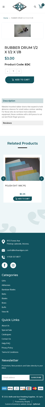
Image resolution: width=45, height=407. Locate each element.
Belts (4, 294)
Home (5, 18)
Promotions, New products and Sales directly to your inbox (22, 367)
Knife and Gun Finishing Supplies (22, 397)
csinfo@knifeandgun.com (17, 250)
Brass (4, 303)
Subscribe (36, 377)
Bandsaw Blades (8, 289)
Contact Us (6, 339)
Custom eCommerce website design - (19, 404)
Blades (4, 298)
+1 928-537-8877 (14, 257)
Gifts (4, 281)
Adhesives (6, 285)
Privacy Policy (7, 348)
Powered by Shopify (22, 402)
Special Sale (7, 330)
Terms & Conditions (10, 352)
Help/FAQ (6, 343)
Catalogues (6, 334)
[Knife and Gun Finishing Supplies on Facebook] (5, 265)
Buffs (4, 307)
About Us (5, 325)
